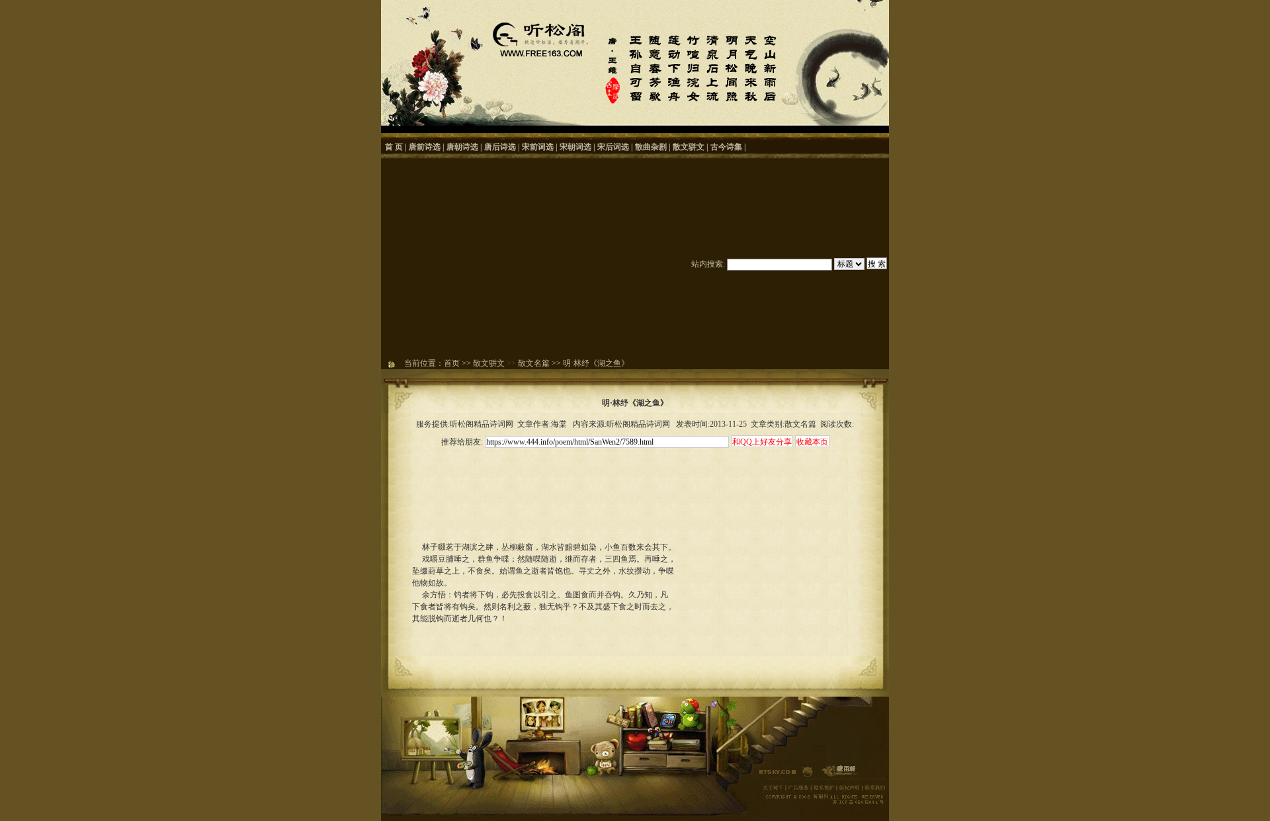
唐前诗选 (425, 146)
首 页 (394, 146)
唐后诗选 (500, 146)
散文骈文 (688, 146)
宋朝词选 (575, 146)
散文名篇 (534, 363)
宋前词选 (538, 146)
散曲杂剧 (651, 146)
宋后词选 (613, 146)
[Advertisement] (530, 258)
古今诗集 (726, 146)
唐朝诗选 (462, 146)
